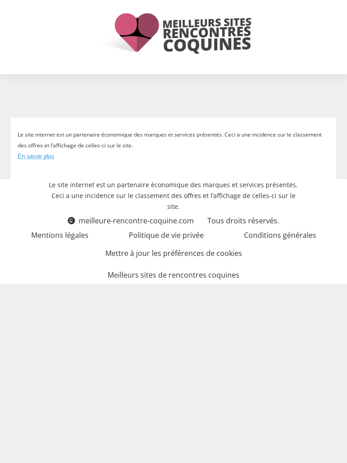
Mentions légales (60, 235)
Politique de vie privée (166, 235)
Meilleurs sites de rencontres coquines (173, 275)
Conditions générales (280, 235)
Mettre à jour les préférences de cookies (173, 253)
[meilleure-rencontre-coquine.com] (173, 33)
